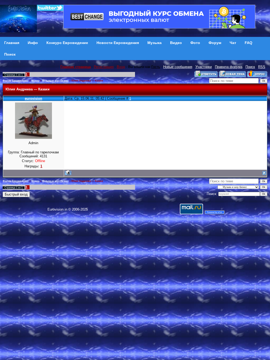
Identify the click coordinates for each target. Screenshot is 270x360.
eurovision (33, 98)
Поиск (250, 67)
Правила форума (228, 67)
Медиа (35, 80)
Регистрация (104, 67)
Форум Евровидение (15, 80)
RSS (261, 67)
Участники (203, 67)
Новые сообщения (177, 67)
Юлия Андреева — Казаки (87, 80)
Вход (121, 67)
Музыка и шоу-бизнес (55, 80)
